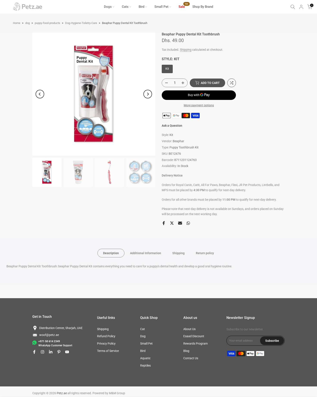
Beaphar (178, 141)
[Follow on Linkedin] (51, 351)
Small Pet (161, 7)
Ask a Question (172, 125)
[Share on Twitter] (172, 223)
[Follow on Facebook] (34, 351)
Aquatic (145, 358)
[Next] (147, 94)
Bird (141, 7)
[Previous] (40, 94)
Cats (125, 7)
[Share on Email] (180, 223)
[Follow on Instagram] (42, 351)
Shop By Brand (202, 7)
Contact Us (190, 358)
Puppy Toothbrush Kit (184, 147)
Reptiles (145, 365)
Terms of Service (108, 351)
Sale (183, 6)
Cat (142, 329)
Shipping (185, 49)
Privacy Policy (106, 343)
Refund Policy (106, 336)
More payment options (199, 105)
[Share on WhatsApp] (188, 223)
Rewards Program (195, 343)
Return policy (205, 253)
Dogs (108, 7)
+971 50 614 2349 (49, 341)
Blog (186, 351)
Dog (143, 336)
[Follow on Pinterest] (59, 351)
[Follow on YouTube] (67, 351)
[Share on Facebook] (164, 223)
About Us (189, 329)
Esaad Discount (193, 336)
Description (111, 253)
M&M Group (117, 393)
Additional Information (145, 253)
